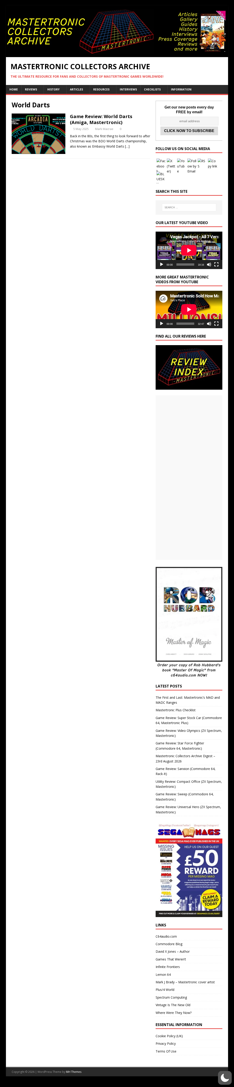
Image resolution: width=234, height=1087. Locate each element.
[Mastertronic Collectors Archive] (117, 54)
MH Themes (73, 1072)
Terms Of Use (166, 1051)
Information (181, 89)
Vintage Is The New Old (173, 1005)
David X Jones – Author (173, 951)
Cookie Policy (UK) (169, 1036)
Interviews (128, 89)
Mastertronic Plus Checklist (176, 710)
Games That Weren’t (171, 959)
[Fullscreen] (216, 264)
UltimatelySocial (148, 1084)
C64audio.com (166, 936)
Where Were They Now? (173, 1012)
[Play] (161, 264)
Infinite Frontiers (168, 967)
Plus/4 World (165, 989)
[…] (127, 146)
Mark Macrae (104, 129)
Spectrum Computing (171, 997)
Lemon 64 (163, 974)
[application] (189, 250)
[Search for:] (189, 207)
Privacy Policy (166, 1043)
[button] (225, 1078)
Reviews (31, 89)
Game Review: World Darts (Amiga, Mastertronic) (101, 119)
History (53, 89)
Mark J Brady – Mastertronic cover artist (185, 982)
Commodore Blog (169, 944)
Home (13, 89)
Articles (76, 89)
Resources (101, 89)
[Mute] (209, 264)
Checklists (152, 89)
